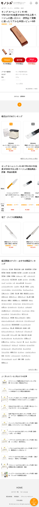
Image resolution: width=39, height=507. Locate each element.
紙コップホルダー (20, 317)
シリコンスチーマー (7, 286)
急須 (3, 355)
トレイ (27, 342)
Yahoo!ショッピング (32, 60)
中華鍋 (13, 276)
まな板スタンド (6, 311)
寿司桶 (12, 317)
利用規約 (16, 496)
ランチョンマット (28, 290)
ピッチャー (21, 352)
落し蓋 (22, 286)
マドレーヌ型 (5, 335)
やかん (31, 300)
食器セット (5, 362)
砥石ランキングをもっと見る (29, 158)
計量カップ (27, 338)
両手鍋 (3, 272)
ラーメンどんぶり (7, 359)
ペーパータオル (6, 290)
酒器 (22, 359)
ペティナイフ (5, 279)
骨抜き (27, 286)
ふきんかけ (28, 307)
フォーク (19, 342)
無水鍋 (8, 272)
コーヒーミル (17, 304)
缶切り (28, 317)
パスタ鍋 (25, 272)
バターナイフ (31, 276)
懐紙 (21, 293)
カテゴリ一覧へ (33, 369)
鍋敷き (10, 300)
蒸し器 (12, 328)
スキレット (19, 276)
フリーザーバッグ (29, 321)
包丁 (25, 276)
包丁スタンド (5, 317)
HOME (19, 487)
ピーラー (25, 279)
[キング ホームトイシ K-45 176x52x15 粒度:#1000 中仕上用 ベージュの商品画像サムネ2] (11, 52)
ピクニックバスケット (8, 331)
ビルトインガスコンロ (8, 321)
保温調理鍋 (28, 269)
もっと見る (19, 83)
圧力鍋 (11, 269)
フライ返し (32, 279)
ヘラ (14, 283)
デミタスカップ (6, 345)
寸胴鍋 (8, 276)
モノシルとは (24, 492)
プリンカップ (28, 331)
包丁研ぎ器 (13, 279)
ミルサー (16, 286)
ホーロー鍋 (32, 272)
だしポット (21, 307)
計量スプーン (5, 342)
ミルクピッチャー (30, 352)
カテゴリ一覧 (14, 492)
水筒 (29, 328)
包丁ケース (25, 314)
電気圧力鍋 (17, 269)
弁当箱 (25, 328)
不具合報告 (19, 500)
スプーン (13, 342)
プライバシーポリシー (27, 496)
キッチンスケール (7, 338)
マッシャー (28, 283)
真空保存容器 (15, 324)
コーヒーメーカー (7, 304)
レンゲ (15, 359)
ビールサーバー (12, 307)
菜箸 (19, 359)
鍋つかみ (4, 300)
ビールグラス (30, 345)
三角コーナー (5, 293)
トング (3, 283)
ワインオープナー (15, 314)
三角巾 (12, 293)
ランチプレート (25, 355)
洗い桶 (28, 297)
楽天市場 (19, 60)
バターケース (19, 321)
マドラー (7, 355)
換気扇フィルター (29, 293)
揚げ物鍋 (13, 272)
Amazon (7, 60)
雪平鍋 (3, 276)
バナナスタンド (16, 311)
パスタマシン (5, 328)
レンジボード (5, 314)
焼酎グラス (13, 352)
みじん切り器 (20, 283)
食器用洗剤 (24, 300)
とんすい (27, 359)
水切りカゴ (5, 297)
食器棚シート (16, 300)
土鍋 (22, 269)
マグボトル (22, 345)
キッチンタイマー (18, 338)
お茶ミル (4, 307)
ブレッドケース (6, 324)
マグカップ (15, 345)
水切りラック (22, 297)
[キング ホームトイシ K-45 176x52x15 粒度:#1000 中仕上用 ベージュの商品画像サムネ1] (5, 52)
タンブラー (33, 342)
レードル (9, 283)
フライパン (5, 269)
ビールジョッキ (6, 349)
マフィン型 (13, 335)
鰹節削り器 (18, 328)
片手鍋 (34, 269)
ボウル (32, 311)
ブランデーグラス (17, 349)
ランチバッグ (19, 331)
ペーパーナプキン (17, 290)
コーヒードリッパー (27, 304)
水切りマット (13, 297)
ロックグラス (27, 349)
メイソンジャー (15, 355)
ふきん (32, 286)
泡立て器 (24, 335)
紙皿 (33, 297)
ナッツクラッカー (25, 324)
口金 (19, 335)
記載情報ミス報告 (32, 88)
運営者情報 (9, 496)
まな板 (20, 279)
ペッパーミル (26, 311)
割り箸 (17, 293)
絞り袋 (30, 335)
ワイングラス (5, 352)
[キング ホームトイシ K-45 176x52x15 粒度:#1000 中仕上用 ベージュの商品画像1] (19, 36)
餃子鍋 (19, 272)
